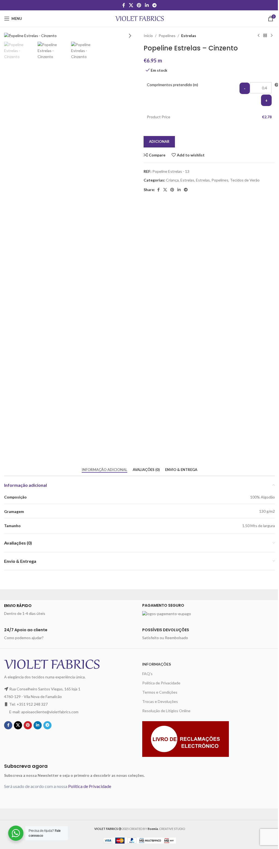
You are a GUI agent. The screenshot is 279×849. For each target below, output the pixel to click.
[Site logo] (139, 18)
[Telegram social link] (154, 5)
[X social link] (131, 5)
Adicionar (159, 141)
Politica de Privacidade (161, 683)
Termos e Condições (159, 692)
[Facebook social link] (123, 5)
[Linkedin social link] (146, 5)
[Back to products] (265, 35)
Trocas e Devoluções (160, 701)
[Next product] (271, 35)
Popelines (167, 35)
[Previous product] (258, 35)
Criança (172, 180)
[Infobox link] (70, 609)
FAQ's (147, 673)
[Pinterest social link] (139, 5)
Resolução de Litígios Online (166, 710)
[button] (9, 35)
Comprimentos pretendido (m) (172, 84)
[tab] (104, 470)
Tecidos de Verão (245, 180)
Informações (156, 664)
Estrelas (188, 35)
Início (148, 35)
